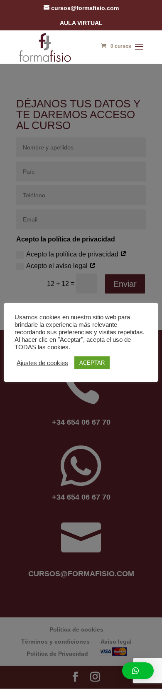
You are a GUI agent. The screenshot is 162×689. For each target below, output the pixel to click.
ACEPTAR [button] (92, 363)
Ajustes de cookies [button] (42, 363)
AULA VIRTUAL (81, 23)
